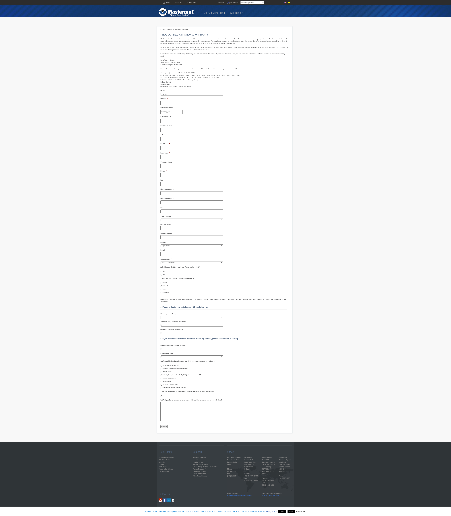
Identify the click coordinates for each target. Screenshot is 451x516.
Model (163, 91)
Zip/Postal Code (167, 233)
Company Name (166, 162)
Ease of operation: (167, 353)
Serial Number (166, 117)
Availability (166, 292)
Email (163, 250)
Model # (164, 99)
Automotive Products (214, 13)
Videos (195, 460)
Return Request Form (200, 469)
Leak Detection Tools (169, 378)
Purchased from (166, 126)
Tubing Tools (167, 381)
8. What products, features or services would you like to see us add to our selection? (191, 400)
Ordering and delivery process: (171, 314)
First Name (165, 144)
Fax (161, 180)
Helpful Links (198, 462)
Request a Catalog (199, 471)
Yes (164, 271)
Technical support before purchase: (173, 322)
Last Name (165, 153)
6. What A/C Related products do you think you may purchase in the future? (187, 361)
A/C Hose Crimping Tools (170, 384)
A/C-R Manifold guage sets (171, 365)
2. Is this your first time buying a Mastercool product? (180, 267)
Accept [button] (282, 511)
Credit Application (199, 473)
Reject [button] (291, 511)
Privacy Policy (164, 471)
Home (168, 3)
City (162, 207)
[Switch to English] (285, 2)
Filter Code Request (200, 476)
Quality (165, 282)
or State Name (165, 224)
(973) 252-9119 (233, 3)
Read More (300, 511)
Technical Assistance (200, 464)
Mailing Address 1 (167, 189)
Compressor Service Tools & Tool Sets (174, 387)
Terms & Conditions (166, 469)
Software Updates (199, 457)
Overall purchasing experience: (171, 329)
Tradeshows (191, 3)
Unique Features (168, 286)
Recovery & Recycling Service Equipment (175, 368)
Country (164, 242)
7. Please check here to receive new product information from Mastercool (187, 392)
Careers (161, 464)
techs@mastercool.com (270, 495)
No (164, 274)
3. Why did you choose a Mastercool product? (177, 278)
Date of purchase (167, 108)
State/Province (166, 216)
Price (164, 289)
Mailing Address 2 (167, 198)
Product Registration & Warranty (204, 467)
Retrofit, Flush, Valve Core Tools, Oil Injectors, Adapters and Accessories (185, 375)
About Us (178, 3)
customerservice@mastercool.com (240, 495)
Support (221, 3)
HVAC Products (236, 13)
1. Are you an (166, 259)
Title (162, 135)
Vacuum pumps (167, 371)
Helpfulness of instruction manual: (173, 345)
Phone (163, 171)
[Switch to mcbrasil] (289, 2)
